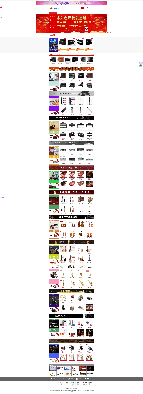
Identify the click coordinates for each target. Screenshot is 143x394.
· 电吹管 (53, 30)
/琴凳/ (54, 304)
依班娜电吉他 (51, 329)
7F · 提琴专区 (52, 220)
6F (1, 12)
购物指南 (67, 382)
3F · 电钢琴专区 (52, 121)
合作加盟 (73, 388)
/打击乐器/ (54, 356)
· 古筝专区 (53, 19)
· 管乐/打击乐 (53, 25)
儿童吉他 (57, 255)
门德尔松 (51, 85)
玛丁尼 (57, 256)
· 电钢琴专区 (53, 16)
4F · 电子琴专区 (52, 146)
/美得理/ (51, 132)
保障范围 (73, 384)
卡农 (50, 256)
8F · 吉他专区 (52, 245)
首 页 (58, 12)
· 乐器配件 (53, 27)
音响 (57, 305)
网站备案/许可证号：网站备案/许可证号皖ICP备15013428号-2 (79, 390)
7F (1, 13)
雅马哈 (51, 84)
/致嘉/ (57, 131)
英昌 (54, 84)
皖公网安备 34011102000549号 (68, 390)
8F (1, 14)
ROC (54, 255)
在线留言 (78, 384)
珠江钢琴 (51, 83)
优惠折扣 (68, 388)
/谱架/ (50, 304)
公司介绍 (62, 12)
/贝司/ (50, 231)
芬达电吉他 (54, 330)
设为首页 (84, 0)
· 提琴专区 (53, 22)
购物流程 (67, 383)
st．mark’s (57, 257)
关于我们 (61, 382)
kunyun (51, 255)
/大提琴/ (54, 230)
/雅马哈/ (54, 131)
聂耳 (57, 83)
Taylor (51, 257)
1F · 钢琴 (51, 72)
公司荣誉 (61, 384)
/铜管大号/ (51, 356)
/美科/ (50, 157)
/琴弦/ (54, 305)
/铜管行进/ (57, 356)
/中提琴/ (57, 230)
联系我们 (91, 12)
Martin (51, 258)
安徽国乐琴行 (91, 0)
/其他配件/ (51, 305)
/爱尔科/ (54, 157)
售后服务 (79, 12)
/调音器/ (57, 304)
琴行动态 (83, 12)
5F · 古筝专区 (52, 171)
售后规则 (73, 383)
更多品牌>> (91, 365)
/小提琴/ (51, 230)
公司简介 (61, 383)
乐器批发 (70, 12)
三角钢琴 (1, 7)
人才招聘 (87, 12)
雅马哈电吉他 (51, 330)
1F (1, 6)
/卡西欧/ (51, 131)
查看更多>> (54, 85)
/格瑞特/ (54, 132)
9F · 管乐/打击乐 (52, 270)
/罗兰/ (57, 132)
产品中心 (66, 12)
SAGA (54, 257)
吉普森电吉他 (54, 329)
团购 (66, 388)
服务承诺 (73, 385)
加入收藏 (88, 0)
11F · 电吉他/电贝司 (53, 319)
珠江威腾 (57, 84)
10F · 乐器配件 (52, 294)
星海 (54, 83)
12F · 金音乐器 (52, 344)
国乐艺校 (75, 12)
